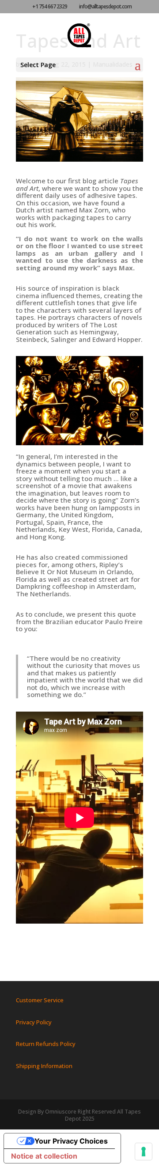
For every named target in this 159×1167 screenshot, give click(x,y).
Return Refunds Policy (46, 1044)
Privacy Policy (34, 1022)
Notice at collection (44, 1156)
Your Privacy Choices (71, 1141)
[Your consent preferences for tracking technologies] (143, 1151)
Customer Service (40, 1000)
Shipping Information (44, 1066)
